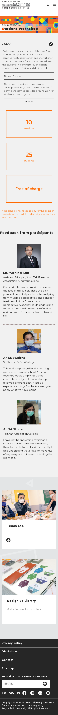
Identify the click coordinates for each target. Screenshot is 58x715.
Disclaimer (10, 651)
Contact (7, 659)
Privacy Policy (12, 643)
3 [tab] (32, 101)
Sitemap (8, 668)
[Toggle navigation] (54, 5)
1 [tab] (26, 101)
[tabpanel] (29, 85)
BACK (7, 44)
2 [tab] (29, 101)
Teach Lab (15, 526)
